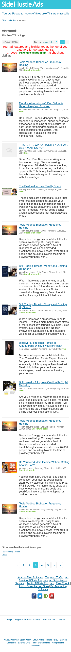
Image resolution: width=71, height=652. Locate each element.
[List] (62, 42)
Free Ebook (63, 583)
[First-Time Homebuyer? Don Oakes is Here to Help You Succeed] (9, 109)
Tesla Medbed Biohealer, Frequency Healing (40, 63)
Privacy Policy (9, 639)
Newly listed (48, 42)
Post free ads (49, 619)
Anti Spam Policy (23, 639)
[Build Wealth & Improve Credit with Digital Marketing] (9, 388)
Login (9, 619)
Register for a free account (27, 619)
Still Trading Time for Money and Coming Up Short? (43, 267)
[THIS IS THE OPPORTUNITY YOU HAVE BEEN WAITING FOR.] (9, 150)
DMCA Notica (38, 639)
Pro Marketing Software (52, 587)
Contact (61, 619)
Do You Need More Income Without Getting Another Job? (44, 463)
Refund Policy (52, 639)
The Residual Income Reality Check (40, 186)
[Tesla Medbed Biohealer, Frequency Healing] (9, 67)
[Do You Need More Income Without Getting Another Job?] (9, 468)
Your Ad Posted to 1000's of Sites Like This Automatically (35, 13)
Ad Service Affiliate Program (44, 578)
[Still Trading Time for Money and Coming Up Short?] (9, 271)
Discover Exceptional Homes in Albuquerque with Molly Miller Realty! (41, 344)
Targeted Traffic (54, 577)
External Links (24, 642)
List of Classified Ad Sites (34, 586)
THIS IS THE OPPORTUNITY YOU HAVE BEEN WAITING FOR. (44, 146)
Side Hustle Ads (22, 4)
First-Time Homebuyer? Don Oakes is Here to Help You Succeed (41, 104)
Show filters (10, 42)
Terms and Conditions (41, 642)
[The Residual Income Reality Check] (9, 192)
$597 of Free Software (30, 577)
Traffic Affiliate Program (40, 583)
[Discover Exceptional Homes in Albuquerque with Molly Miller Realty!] (9, 348)
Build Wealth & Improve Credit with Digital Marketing (43, 383)
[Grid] (67, 42)
